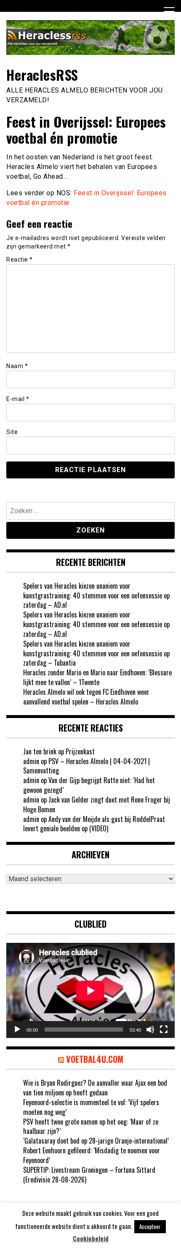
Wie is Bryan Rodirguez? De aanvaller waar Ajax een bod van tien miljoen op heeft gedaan (95, 1088)
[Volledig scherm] (164, 1029)
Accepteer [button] (150, 1226)
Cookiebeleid (91, 1238)
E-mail (17, 399)
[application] (90, 990)
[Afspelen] (17, 1029)
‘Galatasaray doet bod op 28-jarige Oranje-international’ (96, 1141)
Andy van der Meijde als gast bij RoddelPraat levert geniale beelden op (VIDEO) (94, 824)
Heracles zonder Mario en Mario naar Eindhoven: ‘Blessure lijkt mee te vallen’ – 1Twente (97, 677)
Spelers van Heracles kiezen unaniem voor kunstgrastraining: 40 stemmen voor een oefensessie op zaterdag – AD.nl (96, 595)
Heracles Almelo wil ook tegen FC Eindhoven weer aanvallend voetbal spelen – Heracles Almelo (86, 697)
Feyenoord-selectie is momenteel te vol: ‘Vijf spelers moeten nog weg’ (91, 1107)
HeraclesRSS (42, 75)
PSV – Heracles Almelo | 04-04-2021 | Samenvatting (86, 766)
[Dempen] (150, 1029)
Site (12, 432)
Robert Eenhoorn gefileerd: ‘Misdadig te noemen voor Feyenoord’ (91, 1155)
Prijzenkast (80, 751)
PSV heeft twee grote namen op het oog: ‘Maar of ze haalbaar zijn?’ (90, 1126)
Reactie (19, 259)
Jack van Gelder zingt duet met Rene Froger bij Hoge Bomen (96, 804)
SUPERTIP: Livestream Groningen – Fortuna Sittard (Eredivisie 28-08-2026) (89, 1175)
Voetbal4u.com (94, 1059)
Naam (17, 366)
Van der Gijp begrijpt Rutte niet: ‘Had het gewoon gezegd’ (89, 785)
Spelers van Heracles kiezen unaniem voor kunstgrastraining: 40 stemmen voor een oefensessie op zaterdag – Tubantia (96, 653)
